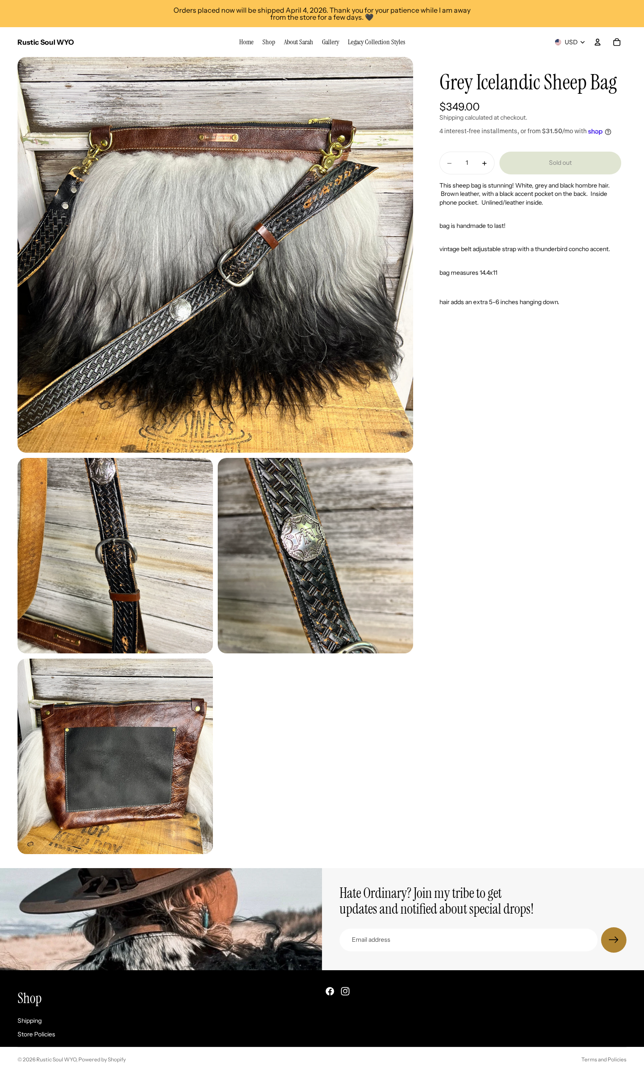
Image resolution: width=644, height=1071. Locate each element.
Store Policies (36, 1034)
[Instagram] (345, 991)
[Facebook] (330, 991)
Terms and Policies (603, 1059)
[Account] (597, 42)
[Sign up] (613, 940)
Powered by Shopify (102, 1059)
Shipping (30, 1020)
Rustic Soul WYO (56, 1059)
